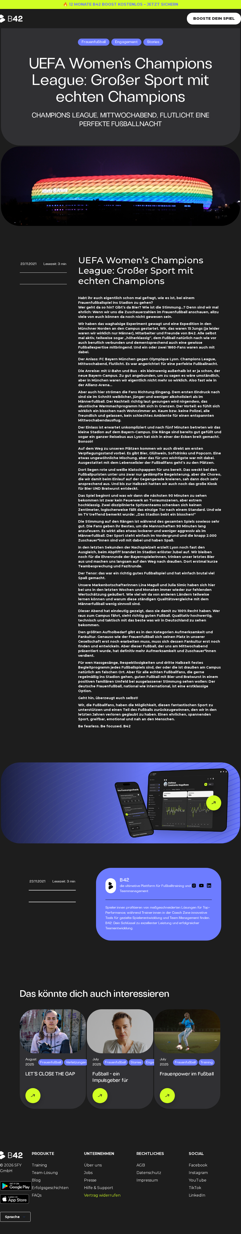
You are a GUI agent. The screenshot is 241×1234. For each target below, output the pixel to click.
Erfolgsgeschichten (50, 1188)
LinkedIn (197, 1195)
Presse (90, 1180)
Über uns (93, 1165)
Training (39, 1165)
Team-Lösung (45, 1172)
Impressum (147, 1180)
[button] (15, 1217)
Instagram (198, 1172)
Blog (36, 1180)
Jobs (88, 1172)
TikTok (195, 1188)
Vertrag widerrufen (102, 1195)
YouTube (197, 1180)
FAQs (36, 1195)
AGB (141, 1165)
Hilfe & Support (98, 1188)
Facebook (198, 1165)
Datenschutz (149, 1172)
